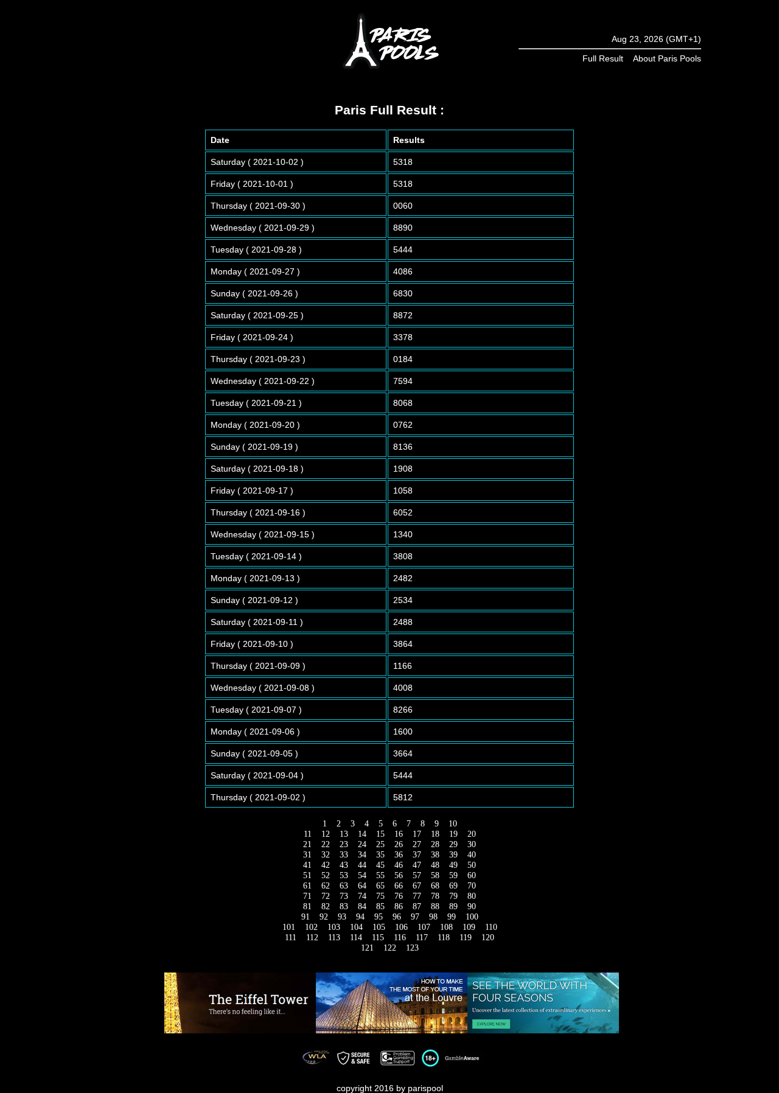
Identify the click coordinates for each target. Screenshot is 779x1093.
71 (307, 896)
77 (417, 896)
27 (417, 844)
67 (417, 885)
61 (307, 885)
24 (362, 844)
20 (471, 834)
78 (435, 896)
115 (377, 937)
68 (435, 885)
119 (465, 937)
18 (435, 834)
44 (362, 865)
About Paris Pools (667, 58)
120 (488, 937)
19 (453, 834)
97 (415, 916)
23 (344, 844)
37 (417, 854)
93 (342, 916)
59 (453, 875)
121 (367, 947)
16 (398, 834)
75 (380, 896)
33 (344, 854)
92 (323, 916)
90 (471, 906)
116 (399, 937)
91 (305, 916)
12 (325, 834)
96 (396, 916)
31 (307, 854)
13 (344, 834)
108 (446, 927)
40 (471, 854)
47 (417, 865)
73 (344, 896)
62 (325, 885)
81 (307, 906)
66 (398, 885)
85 (380, 906)
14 (362, 834)
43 (344, 865)
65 (380, 885)
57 (417, 875)
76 (398, 896)
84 (362, 906)
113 (334, 937)
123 (412, 947)
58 (435, 875)
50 (471, 865)
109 (469, 927)
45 (380, 865)
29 (453, 844)
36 (398, 854)
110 (491, 927)
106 (401, 927)
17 (417, 834)
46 (398, 865)
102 (311, 927)
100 (472, 916)
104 (356, 927)
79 (453, 896)
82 (325, 906)
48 (435, 865)
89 (453, 906)
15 (380, 834)
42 (325, 865)
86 (398, 906)
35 (380, 854)
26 (398, 844)
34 (362, 854)
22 (325, 844)
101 (289, 927)
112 (312, 937)
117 (421, 937)
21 (307, 844)
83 (344, 906)
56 (398, 875)
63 (344, 885)
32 (325, 854)
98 (433, 916)
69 (453, 885)
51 (307, 875)
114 (356, 937)
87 (417, 906)
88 (435, 906)
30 (471, 844)
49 (453, 865)
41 (307, 865)
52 (325, 875)
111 (290, 937)
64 (362, 885)
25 (380, 844)
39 (453, 854)
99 (451, 916)
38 (435, 854)
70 (471, 885)
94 (360, 916)
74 (362, 896)
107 (424, 927)
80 (471, 896)
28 (435, 844)
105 (379, 927)
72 (325, 896)
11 (307, 834)
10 (452, 823)
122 (390, 947)
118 (443, 937)
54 (362, 875)
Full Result (602, 58)
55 (380, 875)
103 (334, 927)
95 (378, 916)
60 (471, 875)
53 (344, 875)
